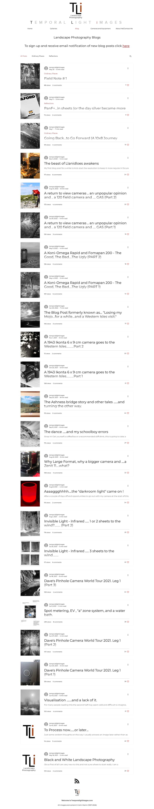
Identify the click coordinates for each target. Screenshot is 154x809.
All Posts (23, 56)
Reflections (53, 56)
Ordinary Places (38, 56)
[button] (126, 46)
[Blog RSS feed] (77, 781)
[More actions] (128, 68)
